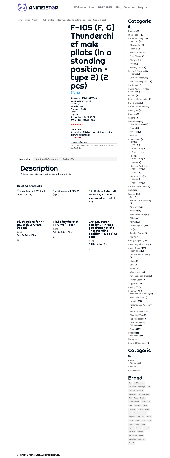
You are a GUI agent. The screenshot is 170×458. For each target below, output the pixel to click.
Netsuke (134, 301)
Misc (132, 135)
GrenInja (144, 405)
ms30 (143, 420)
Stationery (133, 85)
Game (144, 402)
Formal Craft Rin (134, 402)
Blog (118, 8)
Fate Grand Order (144, 394)
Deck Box (134, 41)
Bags (132, 264)
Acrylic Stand (136, 280)
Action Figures (137, 225)
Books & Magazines (137, 343)
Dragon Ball (133, 121)
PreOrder (77, 148)
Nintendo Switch (137, 166)
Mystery (131, 428)
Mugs (132, 261)
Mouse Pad (140, 417)
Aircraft (35, 20)
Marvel (133, 237)
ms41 (131, 424)
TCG (139, 439)
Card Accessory (135, 38)
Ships (132, 218)
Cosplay (132, 366)
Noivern (138, 428)
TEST (134, 144)
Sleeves (133, 60)
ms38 (149, 420)
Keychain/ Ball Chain (139, 276)
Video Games (134, 139)
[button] (79, 142)
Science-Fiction (137, 214)
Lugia (147, 409)
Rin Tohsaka (133, 435)
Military (133, 210)
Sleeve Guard (136, 52)
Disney (131, 339)
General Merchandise (138, 99)
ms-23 (149, 417)
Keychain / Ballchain (139, 293)
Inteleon (140, 409)
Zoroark (131, 443)
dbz (149, 387)
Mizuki (136, 413)
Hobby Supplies (135, 240)
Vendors (129, 8)
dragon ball (132, 394)
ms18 (137, 420)
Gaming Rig (133, 110)
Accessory (137, 148)
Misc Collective (137, 297)
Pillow (132, 268)
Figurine (142, 398)
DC (131, 229)
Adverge (134, 132)
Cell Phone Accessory (140, 254)
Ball (130, 383)
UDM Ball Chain (137, 124)
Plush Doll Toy (136, 315)
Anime (133, 222)
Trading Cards (136, 67)
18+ (131, 197)
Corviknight (141, 387)
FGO (130, 398)
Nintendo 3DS (136, 176)
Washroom (135, 272)
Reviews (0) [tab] (68, 159)
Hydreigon (132, 409)
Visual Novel (134, 370)
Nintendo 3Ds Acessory (141, 305)
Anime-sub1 (135, 363)
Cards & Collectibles (137, 186)
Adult (132, 64)
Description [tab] (24, 159)
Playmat (134, 48)
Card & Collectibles (137, 106)
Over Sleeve (135, 56)
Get (149, 402)
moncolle (143, 413)
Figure (133, 128)
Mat (130, 413)
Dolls (130, 190)
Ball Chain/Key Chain (139, 81)
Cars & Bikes (134, 103)
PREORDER (105, 8)
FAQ (140, 8)
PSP (132, 142)
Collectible (132, 387)
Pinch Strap (135, 251)
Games (135, 162)
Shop (92, 8)
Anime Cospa (134, 248)
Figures (27, 20)
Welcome (80, 8)
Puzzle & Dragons (136, 71)
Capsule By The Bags (138, 244)
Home (19, 20)
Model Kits (135, 335)
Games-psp (137, 152)
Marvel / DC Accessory (140, 200)
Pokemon (132, 291)
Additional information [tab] (47, 159)
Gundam (132, 31)
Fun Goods (133, 35)
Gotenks (137, 405)
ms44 (143, 424)
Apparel (131, 118)
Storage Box (136, 45)
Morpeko (132, 417)
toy (144, 439)
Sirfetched (132, 439)
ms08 (131, 420)
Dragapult (140, 390)
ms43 (137, 424)
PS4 (132, 156)
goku (130, 405)
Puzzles (132, 95)
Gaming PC (133, 287)
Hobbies (132, 333)
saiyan (141, 435)
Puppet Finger (136, 319)
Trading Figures (137, 233)
